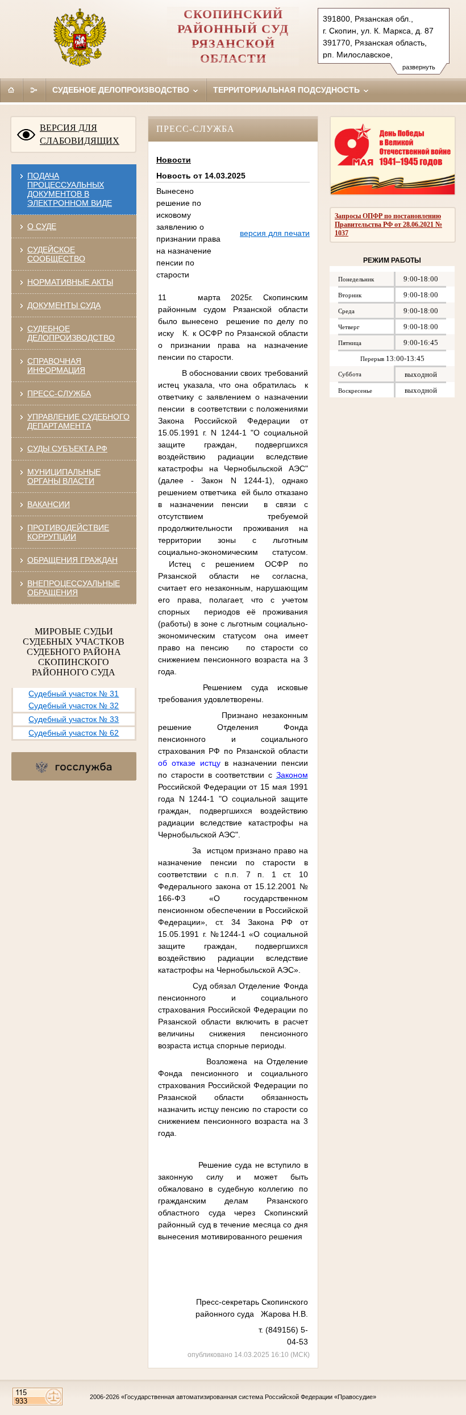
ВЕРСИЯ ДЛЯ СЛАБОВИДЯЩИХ (79, 134)
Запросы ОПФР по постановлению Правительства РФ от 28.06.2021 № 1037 (388, 224)
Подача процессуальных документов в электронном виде (69, 189)
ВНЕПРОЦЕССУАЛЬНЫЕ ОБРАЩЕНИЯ (73, 588)
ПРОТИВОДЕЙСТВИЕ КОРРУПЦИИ (68, 532)
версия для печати (275, 233)
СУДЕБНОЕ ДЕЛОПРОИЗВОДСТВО (71, 333)
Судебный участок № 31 (73, 693)
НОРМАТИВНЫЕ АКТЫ (70, 282)
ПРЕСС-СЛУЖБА (59, 393)
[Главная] (11, 89)
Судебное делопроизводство (122, 89)
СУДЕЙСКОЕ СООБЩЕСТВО (56, 254)
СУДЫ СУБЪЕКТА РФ (67, 448)
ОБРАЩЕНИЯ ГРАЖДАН (72, 560)
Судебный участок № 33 (73, 719)
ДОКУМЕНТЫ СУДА (64, 305)
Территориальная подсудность (287, 89)
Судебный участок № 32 (73, 705)
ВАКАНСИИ (48, 504)
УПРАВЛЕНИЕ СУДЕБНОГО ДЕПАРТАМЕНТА (78, 421)
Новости (173, 159)
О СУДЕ (41, 226)
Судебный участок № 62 (73, 732)
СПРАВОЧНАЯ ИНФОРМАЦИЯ (56, 365)
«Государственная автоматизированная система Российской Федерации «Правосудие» (248, 1396)
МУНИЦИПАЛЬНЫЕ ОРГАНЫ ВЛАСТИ (64, 476)
